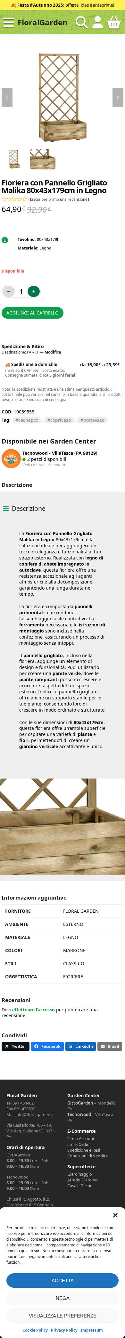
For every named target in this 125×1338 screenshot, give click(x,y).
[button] (115, 1215)
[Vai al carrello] (114, 25)
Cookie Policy (35, 1330)
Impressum (92, 1330)
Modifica (53, 352)
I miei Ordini (78, 1144)
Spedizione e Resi (83, 1150)
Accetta (63, 1280)
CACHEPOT (28, 420)
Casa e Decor (79, 1185)
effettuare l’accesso (33, 1010)
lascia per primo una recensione (59, 199)
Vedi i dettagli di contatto (44, 464)
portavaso (93, 420)
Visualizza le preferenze (62, 1315)
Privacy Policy (64, 1330)
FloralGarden (43, 22)
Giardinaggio (79, 1174)
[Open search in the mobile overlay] (82, 22)
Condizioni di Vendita (87, 1156)
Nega (63, 1298)
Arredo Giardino (82, 1180)
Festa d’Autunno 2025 (40, 5)
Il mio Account (81, 1138)
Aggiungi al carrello (32, 313)
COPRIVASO (60, 420)
